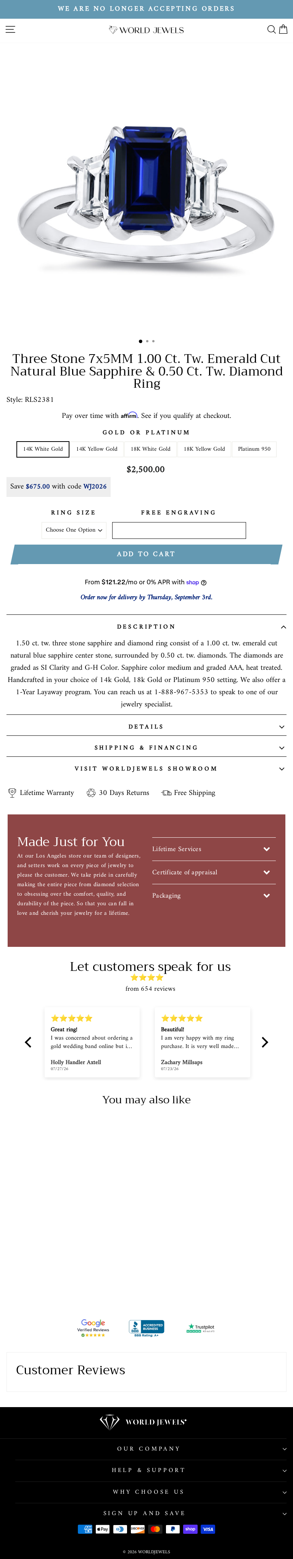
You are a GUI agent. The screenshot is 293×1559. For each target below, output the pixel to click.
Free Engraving (178, 513)
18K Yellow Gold (204, 449)
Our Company (149, 1449)
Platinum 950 (254, 449)
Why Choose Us (149, 1492)
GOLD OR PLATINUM (147, 433)
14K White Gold (43, 449)
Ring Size (73, 513)
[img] (150, 978)
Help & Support (149, 1470)
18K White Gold (150, 449)
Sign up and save (144, 1513)
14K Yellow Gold (97, 449)
